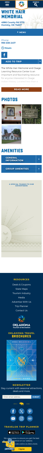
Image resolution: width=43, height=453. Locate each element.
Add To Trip (14, 61)
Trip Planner (21, 306)
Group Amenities (17, 168)
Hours (8, 48)
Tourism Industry (22, 293)
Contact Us (21, 310)
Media (21, 297)
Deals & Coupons (21, 284)
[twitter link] (21, 411)
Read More (21, 89)
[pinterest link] (30, 411)
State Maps (22, 289)
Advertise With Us (21, 302)
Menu (7, 2)
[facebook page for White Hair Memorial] (4, 55)
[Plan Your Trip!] (9, 444)
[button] (7, 4)
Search (36, 2)
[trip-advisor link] (30, 418)
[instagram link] (21, 418)
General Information (14, 159)
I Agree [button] (21, 449)
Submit (35, 397)
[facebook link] (13, 411)
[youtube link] (13, 418)
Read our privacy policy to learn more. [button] (22, 444)
